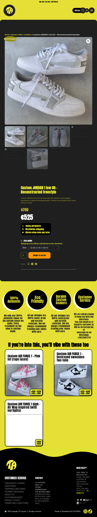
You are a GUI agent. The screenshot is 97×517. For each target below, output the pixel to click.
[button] (88, 41)
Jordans (27, 34)
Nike (20, 34)
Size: (25, 248)
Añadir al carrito (39, 255)
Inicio (7, 34)
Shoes (14, 34)
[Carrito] (87, 10)
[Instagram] (85, 511)
